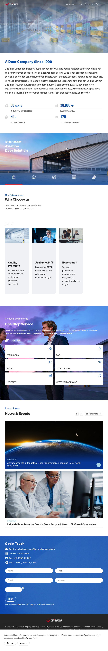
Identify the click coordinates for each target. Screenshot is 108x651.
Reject (10, 643)
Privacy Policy (31, 638)
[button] (6, 223)
